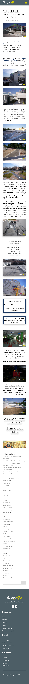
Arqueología (6, 524)
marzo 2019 (6, 502)
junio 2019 (5, 495)
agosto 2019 (6, 493)
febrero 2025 (6, 480)
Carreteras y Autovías (8, 529)
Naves (4, 553)
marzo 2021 (6, 488)
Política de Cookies (7, 643)
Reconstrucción (6, 563)
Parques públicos (7, 558)
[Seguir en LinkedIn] (16, 606)
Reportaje (5, 570)
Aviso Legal (5, 640)
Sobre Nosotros (6, 660)
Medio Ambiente (7, 628)
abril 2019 (5, 500)
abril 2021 (5, 485)
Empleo (4, 663)
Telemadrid (5, 575)
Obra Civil (5, 556)
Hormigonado (6, 538)
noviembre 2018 (7, 510)
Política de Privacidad (8, 645)
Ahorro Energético (7, 521)
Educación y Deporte (8, 631)
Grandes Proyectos (14, 20)
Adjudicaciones (6, 519)
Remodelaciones (7, 568)
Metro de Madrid (7, 551)
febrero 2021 (6, 490)
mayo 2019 (5, 497)
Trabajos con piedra (8, 578)
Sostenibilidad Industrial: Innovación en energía (14, 461)
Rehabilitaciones (7, 565)
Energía (4, 625)
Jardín (4, 543)
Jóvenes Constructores (8, 546)
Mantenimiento (6, 548)
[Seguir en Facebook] (13, 606)
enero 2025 (5, 483)
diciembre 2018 (7, 507)
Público (4, 622)
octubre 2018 (6, 512)
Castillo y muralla (7, 531)
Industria (4, 620)
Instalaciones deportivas (9, 541)
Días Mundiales (7, 534)
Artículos (5, 526)
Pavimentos (6, 560)
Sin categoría (6, 573)
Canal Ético (5, 648)
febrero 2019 (6, 505)
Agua (3, 617)
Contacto (5, 657)
